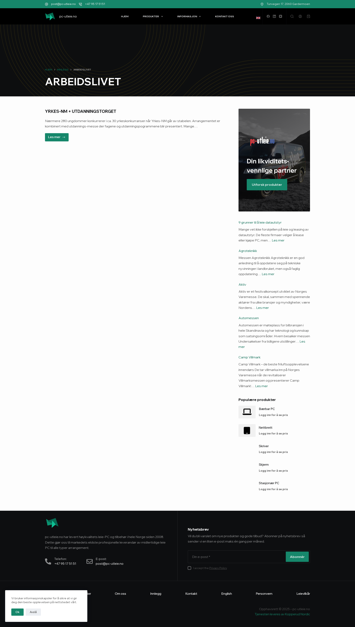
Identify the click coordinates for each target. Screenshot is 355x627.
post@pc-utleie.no (63, 4)
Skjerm (264, 464)
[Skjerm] (247, 467)
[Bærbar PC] (247, 412)
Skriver (264, 446)
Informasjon (187, 16)
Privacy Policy (218, 568)
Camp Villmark (249, 357)
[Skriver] (247, 449)
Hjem (124, 16)
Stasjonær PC (269, 483)
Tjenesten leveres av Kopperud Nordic (282, 614)
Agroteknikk (248, 251)
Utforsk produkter (267, 184)
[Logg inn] (300, 16)
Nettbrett (265, 428)
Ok (17, 612)
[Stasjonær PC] (247, 486)
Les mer (58, 136)
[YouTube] (280, 16)
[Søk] (292, 16)
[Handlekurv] (308, 16)
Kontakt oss (224, 16)
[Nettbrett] (247, 430)
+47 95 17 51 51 (95, 4)
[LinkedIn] (274, 16)
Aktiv (242, 284)
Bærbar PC (267, 409)
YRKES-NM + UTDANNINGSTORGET (80, 111)
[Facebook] (268, 16)
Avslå (33, 612)
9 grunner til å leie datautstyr (260, 222)
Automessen (249, 318)
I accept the (210, 568)
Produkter (151, 16)
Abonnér (297, 557)
